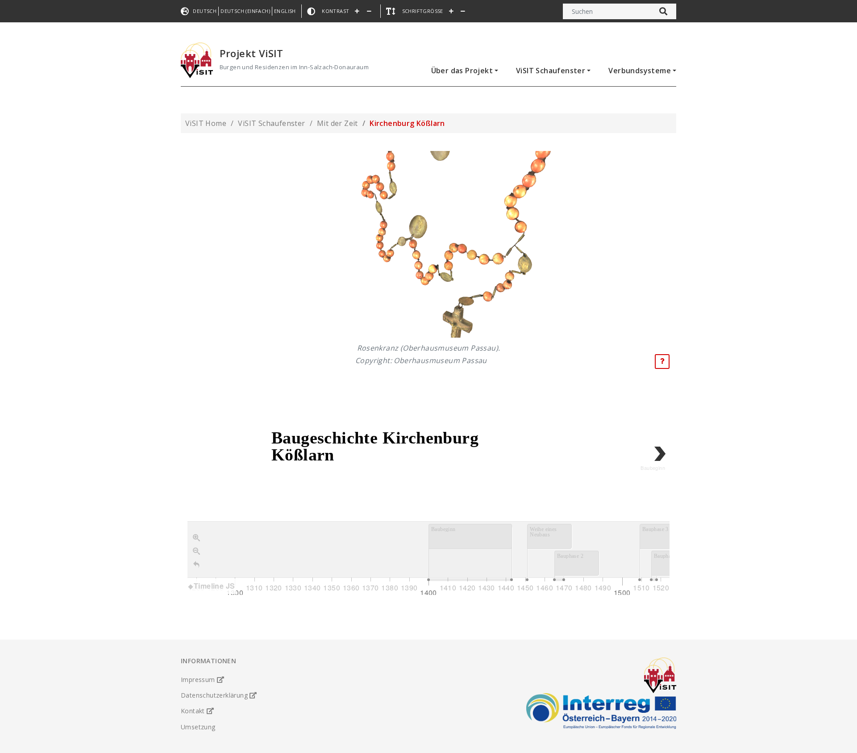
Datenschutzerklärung (215, 695)
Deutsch (204, 11)
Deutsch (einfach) (245, 11)
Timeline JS (214, 586)
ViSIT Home (205, 123)
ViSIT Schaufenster (550, 70)
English (285, 11)
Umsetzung (198, 727)
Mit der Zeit (337, 123)
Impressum (199, 679)
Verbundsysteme (639, 70)
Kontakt (194, 711)
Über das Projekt (462, 70)
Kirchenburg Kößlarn (407, 123)
